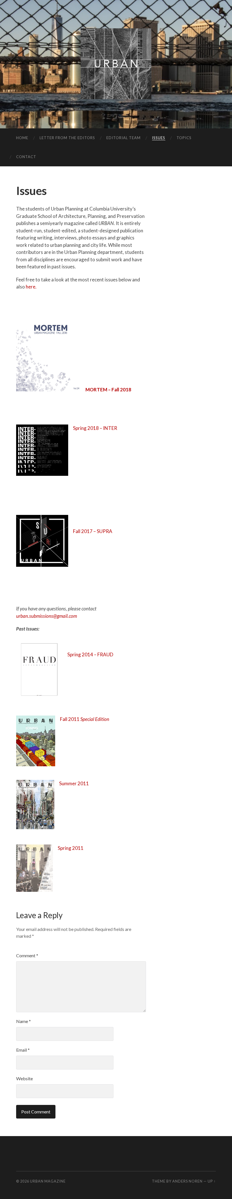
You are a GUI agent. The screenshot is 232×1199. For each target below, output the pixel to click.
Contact (26, 156)
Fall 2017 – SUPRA (92, 531)
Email (23, 1049)
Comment (27, 955)
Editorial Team (123, 137)
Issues (158, 137)
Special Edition (94, 719)
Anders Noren (187, 1181)
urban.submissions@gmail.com (46, 616)
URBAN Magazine (48, 1181)
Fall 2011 (70, 719)
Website (24, 1078)
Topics (184, 137)
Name (23, 1021)
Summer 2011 (74, 783)
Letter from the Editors (67, 137)
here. (31, 287)
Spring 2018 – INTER (95, 428)
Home (22, 137)
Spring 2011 (70, 848)
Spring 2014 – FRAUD (90, 654)
